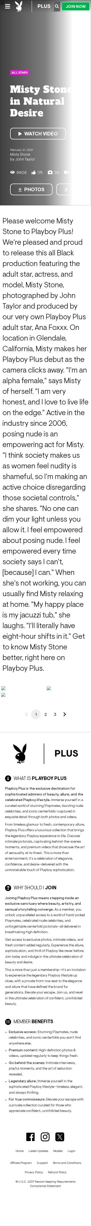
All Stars (20, 72)
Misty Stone (20, 154)
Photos (34, 189)
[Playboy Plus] (32, 6)
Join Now (76, 6)
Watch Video (41, 133)
